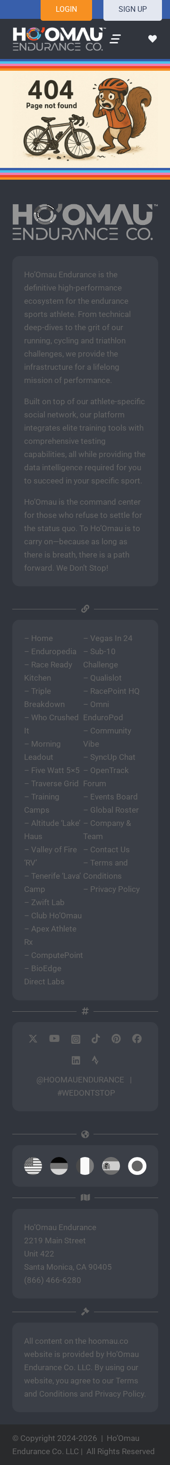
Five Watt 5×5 (55, 770)
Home (42, 638)
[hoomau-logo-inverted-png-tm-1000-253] (59, 39)
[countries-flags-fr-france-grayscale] (85, 1166)
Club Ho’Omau (56, 915)
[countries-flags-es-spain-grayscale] (111, 1166)
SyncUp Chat (113, 757)
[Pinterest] (116, 1038)
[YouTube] (54, 1038)
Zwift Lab (48, 902)
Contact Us (110, 849)
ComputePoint (57, 955)
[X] (33, 1039)
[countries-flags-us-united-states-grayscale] (33, 1166)
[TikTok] (96, 1038)
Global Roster (114, 810)
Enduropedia (53, 651)
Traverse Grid (55, 783)
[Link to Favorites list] (152, 39)
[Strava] (95, 1060)
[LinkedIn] (76, 1060)
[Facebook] (137, 1038)
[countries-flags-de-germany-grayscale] (59, 1166)
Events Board (114, 796)
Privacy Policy (115, 889)
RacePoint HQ (115, 691)
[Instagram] (75, 1039)
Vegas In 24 (111, 638)
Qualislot (106, 678)
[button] (115, 39)
